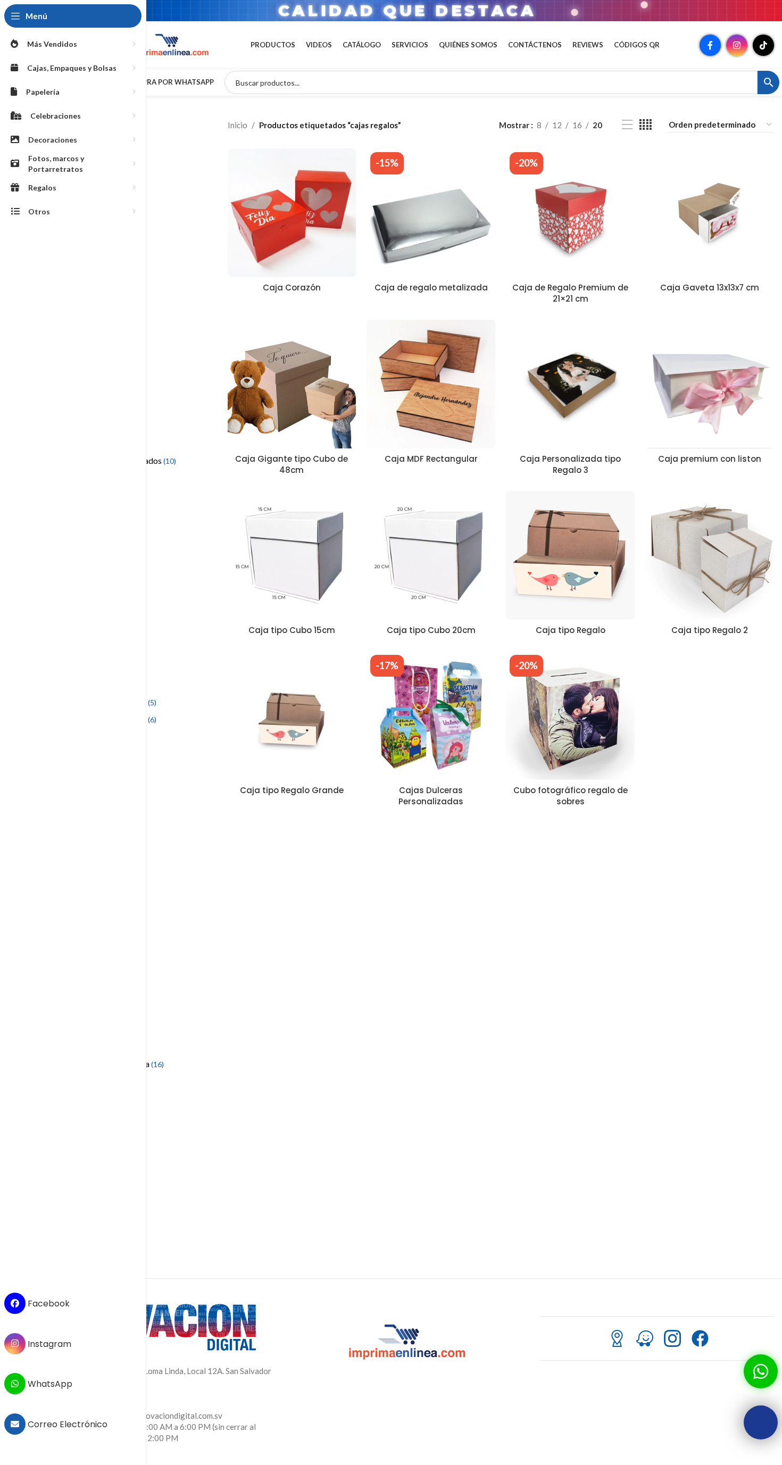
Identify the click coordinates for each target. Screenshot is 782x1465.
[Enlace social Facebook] (710, 45)
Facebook (48, 1303)
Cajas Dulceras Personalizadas (430, 796)
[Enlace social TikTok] (763, 45)
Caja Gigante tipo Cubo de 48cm (291, 464)
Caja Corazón (292, 287)
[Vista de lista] (627, 125)
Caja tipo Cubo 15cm (291, 630)
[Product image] (292, 212)
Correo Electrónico (66, 1424)
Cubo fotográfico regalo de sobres (570, 796)
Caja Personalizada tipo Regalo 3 (570, 464)
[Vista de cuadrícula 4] (645, 125)
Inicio (237, 125)
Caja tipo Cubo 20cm (431, 630)
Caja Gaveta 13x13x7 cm (709, 287)
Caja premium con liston (709, 458)
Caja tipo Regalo (570, 630)
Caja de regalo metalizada (431, 287)
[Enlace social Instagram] (736, 45)
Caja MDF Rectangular (431, 458)
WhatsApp (49, 1384)
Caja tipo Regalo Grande (292, 790)
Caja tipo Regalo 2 (709, 630)
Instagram (48, 1343)
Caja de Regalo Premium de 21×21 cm (570, 293)
